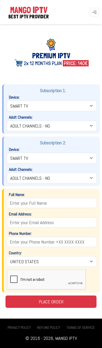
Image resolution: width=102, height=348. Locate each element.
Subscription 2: (53, 143)
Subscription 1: (53, 90)
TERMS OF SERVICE (80, 327)
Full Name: (17, 194)
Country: (15, 253)
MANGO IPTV (28, 12)
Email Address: (20, 214)
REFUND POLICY (48, 327)
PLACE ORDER (51, 302)
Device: (14, 97)
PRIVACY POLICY (19, 327)
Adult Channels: (21, 117)
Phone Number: (20, 233)
